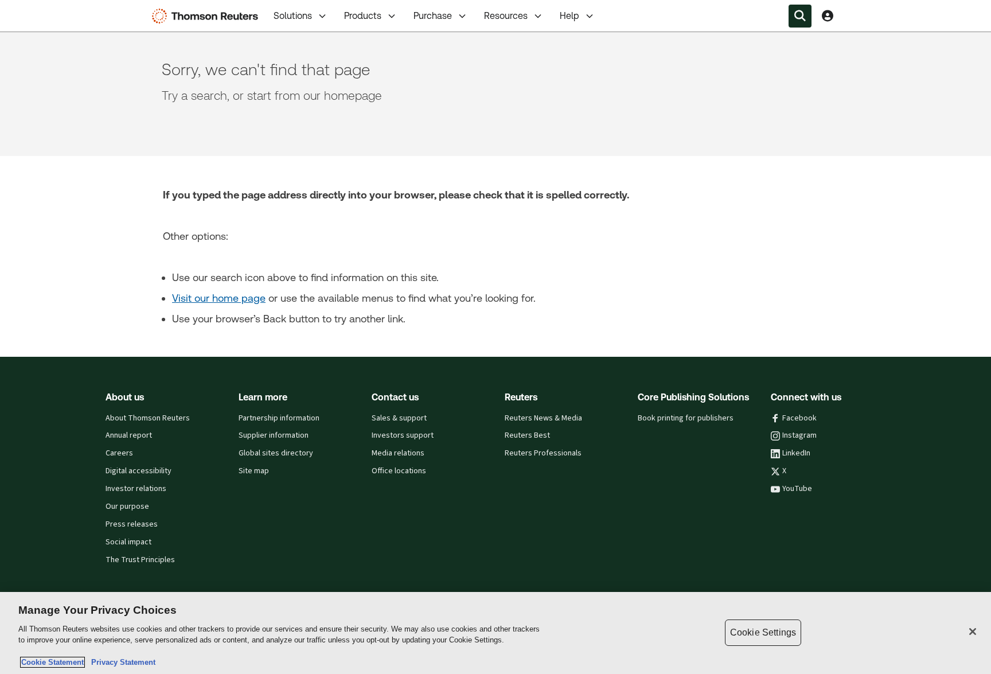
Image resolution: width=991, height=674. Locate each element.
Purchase (432, 15)
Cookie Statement (52, 662)
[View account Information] (827, 16)
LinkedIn (796, 453)
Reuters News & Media (543, 418)
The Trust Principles (140, 560)
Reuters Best (527, 435)
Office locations (399, 471)
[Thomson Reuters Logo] (207, 16)
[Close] (972, 631)
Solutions (293, 15)
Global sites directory (276, 453)
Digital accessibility (138, 471)
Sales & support (399, 418)
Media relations (398, 453)
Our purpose (127, 506)
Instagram (799, 435)
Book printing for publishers (686, 418)
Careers (119, 453)
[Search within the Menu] (800, 16)
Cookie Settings (763, 632)
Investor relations (136, 489)
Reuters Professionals (543, 453)
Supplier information (274, 435)
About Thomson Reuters (148, 418)
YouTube (797, 489)
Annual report (129, 435)
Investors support (403, 435)
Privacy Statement (121, 662)
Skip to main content (52, 8)
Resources (506, 15)
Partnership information (279, 418)
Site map (254, 471)
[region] (495, 633)
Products (362, 15)
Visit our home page (219, 298)
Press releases (132, 524)
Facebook (799, 418)
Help (569, 15)
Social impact (128, 542)
